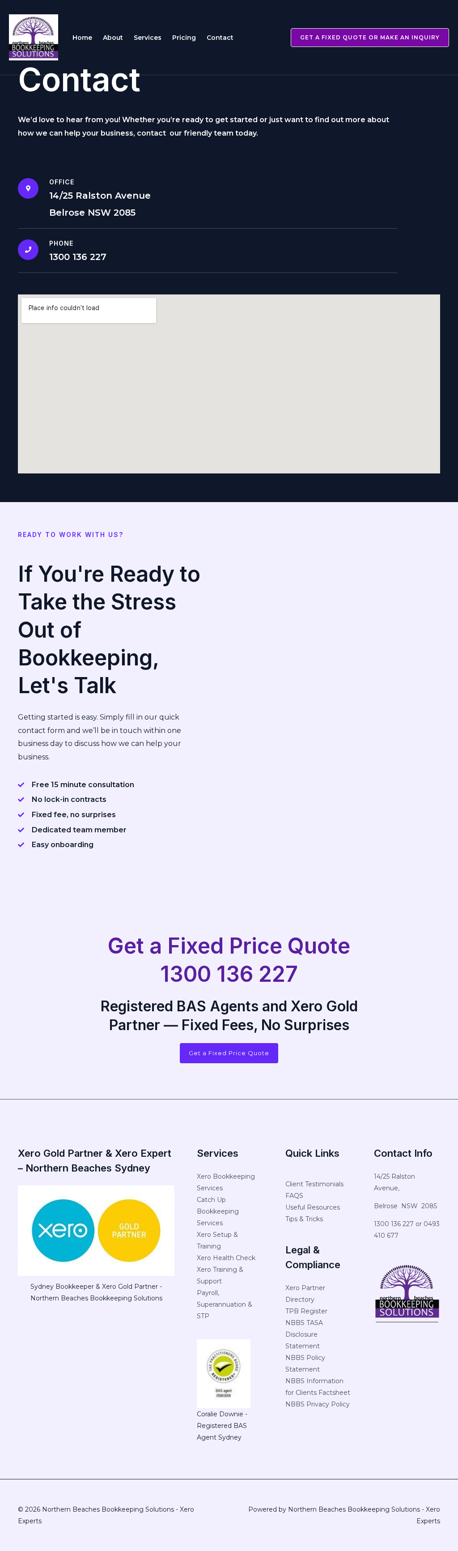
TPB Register (306, 1311)
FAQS (294, 1196)
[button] (364, 37)
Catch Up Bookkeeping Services (218, 1211)
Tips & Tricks (304, 1219)
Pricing (184, 38)
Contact (220, 38)
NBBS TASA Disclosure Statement (304, 1334)
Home (82, 38)
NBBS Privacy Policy (317, 1404)
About (113, 38)
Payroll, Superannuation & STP (224, 1304)
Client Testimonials (314, 1184)
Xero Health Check (226, 1258)
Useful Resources (312, 1207)
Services (147, 38)
